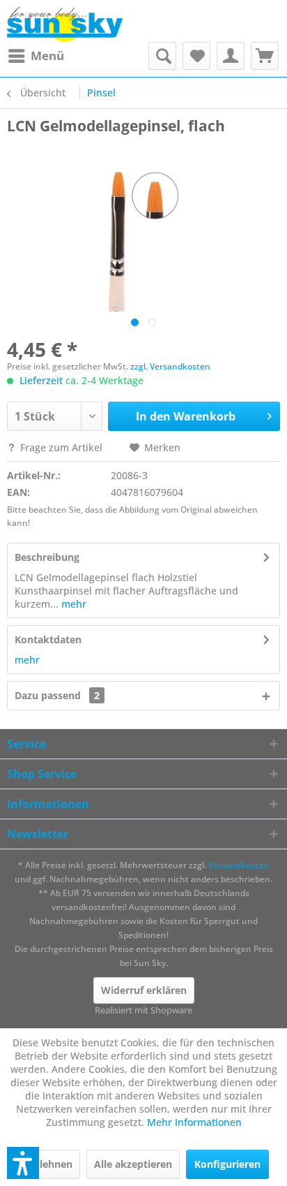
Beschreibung (47, 557)
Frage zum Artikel (61, 447)
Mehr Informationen (194, 1122)
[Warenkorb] (265, 56)
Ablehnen (49, 1164)
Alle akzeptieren (133, 1164)
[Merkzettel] (196, 56)
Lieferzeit (41, 380)
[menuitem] (35, 56)
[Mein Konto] (231, 56)
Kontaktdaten (48, 639)
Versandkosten (238, 865)
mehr (72, 603)
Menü (47, 55)
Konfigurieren (227, 1164)
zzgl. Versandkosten (170, 366)
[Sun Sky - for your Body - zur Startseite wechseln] (65, 24)
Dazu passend (57, 695)
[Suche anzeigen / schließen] (162, 56)
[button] (23, 1163)
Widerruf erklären (144, 990)
